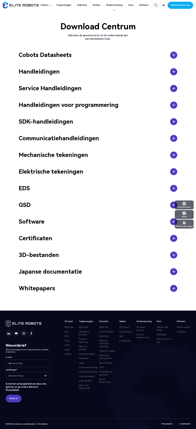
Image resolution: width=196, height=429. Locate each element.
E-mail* (9, 357)
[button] (163, 5)
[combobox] (27, 375)
